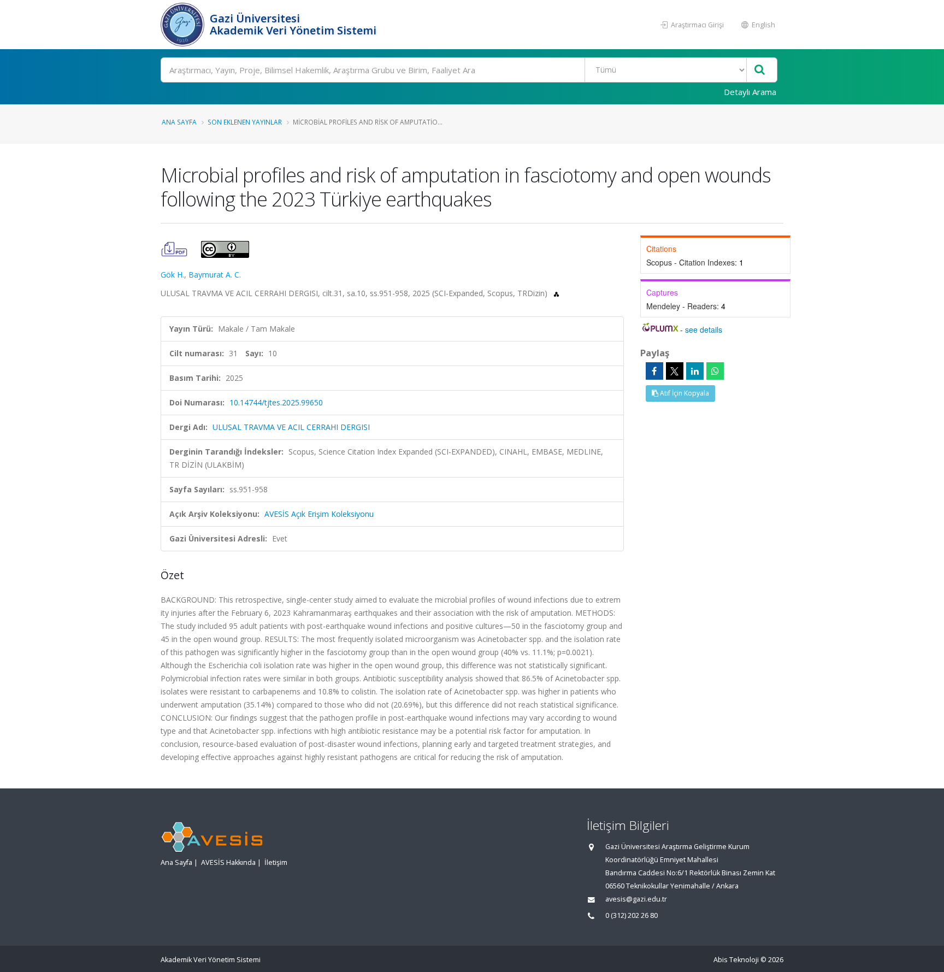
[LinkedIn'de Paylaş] (695, 371)
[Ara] (759, 70)
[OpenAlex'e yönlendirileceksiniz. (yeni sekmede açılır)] (556, 293)
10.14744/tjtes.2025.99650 (276, 402)
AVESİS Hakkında (228, 862)
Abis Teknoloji (736, 959)
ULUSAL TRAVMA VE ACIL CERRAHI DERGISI (291, 427)
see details (703, 329)
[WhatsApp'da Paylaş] (715, 371)
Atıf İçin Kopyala (683, 393)
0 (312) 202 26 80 (631, 915)
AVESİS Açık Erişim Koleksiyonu (319, 514)
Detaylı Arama (750, 91)
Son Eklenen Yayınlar (245, 121)
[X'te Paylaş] (674, 371)
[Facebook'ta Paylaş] (654, 371)
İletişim (275, 862)
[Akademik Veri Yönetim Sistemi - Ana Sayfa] (184, 24)
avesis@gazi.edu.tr (636, 899)
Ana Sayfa (179, 121)
